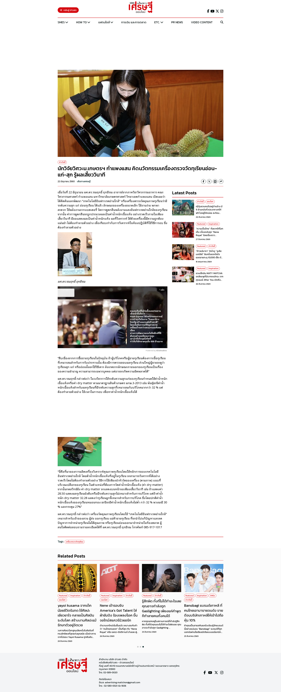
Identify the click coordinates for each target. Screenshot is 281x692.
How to (81, 22)
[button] (138, 647)
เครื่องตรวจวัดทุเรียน (74, 541)
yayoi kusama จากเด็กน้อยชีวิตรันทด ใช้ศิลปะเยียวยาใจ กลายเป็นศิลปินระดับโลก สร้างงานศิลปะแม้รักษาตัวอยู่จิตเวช (77, 615)
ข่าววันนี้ (62, 162)
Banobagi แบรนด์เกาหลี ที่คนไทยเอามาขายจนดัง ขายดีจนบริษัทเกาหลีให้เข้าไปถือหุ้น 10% (203, 613)
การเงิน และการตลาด (133, 22)
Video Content (202, 22)
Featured (201, 223)
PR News (177, 22)
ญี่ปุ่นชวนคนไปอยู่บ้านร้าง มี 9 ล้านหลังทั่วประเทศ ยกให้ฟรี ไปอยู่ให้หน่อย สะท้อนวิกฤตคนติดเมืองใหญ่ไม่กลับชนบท (209, 212)
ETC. (157, 22)
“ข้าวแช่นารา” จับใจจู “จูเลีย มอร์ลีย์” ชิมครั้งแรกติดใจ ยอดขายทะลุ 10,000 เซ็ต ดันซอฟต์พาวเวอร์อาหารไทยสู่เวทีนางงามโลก (209, 257)
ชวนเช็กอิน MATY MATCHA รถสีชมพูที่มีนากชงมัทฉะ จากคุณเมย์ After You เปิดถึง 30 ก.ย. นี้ (209, 278)
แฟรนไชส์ (104, 22)
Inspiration (214, 223)
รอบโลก (210, 201)
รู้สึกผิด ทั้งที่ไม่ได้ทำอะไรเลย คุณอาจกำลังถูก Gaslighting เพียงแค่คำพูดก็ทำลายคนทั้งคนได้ (161, 608)
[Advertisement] (140, 47)
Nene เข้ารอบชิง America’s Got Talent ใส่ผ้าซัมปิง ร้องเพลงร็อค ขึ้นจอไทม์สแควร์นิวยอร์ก (119, 613)
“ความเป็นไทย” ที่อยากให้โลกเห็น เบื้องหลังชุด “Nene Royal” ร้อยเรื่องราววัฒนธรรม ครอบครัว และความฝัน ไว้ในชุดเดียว (209, 235)
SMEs (61, 22)
